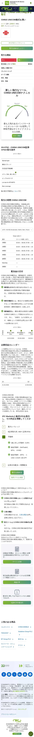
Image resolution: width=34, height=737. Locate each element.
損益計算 (17, 582)
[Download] (31, 3)
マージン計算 (17, 562)
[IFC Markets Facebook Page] (4, 674)
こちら (15, 191)
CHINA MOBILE (23, 627)
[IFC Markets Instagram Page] (9, 674)
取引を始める (23, 9)
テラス (20, 645)
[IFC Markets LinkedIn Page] (19, 674)
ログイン (15, 9)
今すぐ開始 (17, 136)
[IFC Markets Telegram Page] (30, 674)
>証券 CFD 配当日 (17, 602)
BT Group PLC (6, 639)
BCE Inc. (21, 639)
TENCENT (5, 633)
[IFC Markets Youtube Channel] (25, 674)
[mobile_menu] (30, 8)
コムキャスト (6, 627)
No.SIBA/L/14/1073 (19, 691)
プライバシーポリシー (8, 714)
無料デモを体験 (17, 477)
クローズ (17, 733)
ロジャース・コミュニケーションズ (8, 645)
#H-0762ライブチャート (17, 43)
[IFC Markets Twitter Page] (14, 674)
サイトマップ (22, 709)
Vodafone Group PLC (25, 631)
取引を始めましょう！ (17, 48)
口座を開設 (23, 515)
